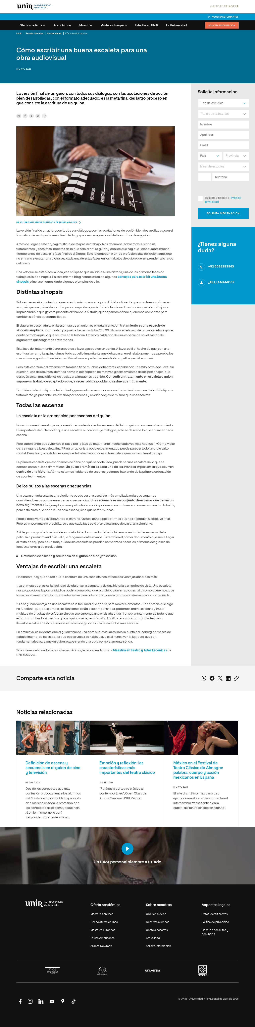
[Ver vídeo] (127, 849)
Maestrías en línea (101, 914)
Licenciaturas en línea (104, 922)
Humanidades (54, 33)
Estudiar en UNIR (146, 25)
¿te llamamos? (221, 282)
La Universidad (176, 25)
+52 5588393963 (221, 266)
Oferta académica (32, 25)
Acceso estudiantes (225, 17)
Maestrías (85, 25)
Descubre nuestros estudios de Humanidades (46, 222)
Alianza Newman (101, 946)
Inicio (19, 33)
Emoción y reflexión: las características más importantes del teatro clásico (127, 768)
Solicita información (221, 26)
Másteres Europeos (113, 25)
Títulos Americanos (102, 938)
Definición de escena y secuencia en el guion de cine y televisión (69, 556)
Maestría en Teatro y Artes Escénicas (140, 650)
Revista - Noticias (34, 33)
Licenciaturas (62, 25)
